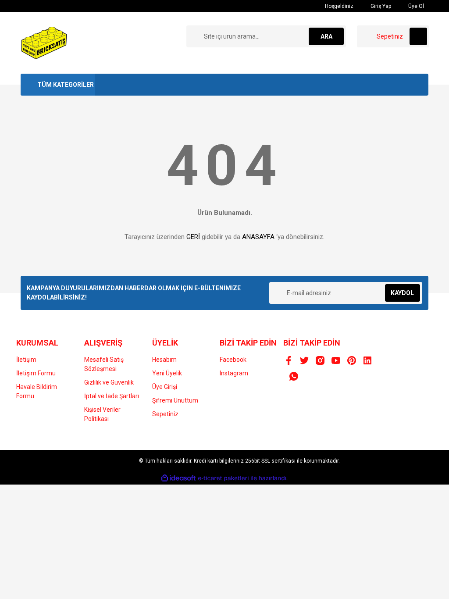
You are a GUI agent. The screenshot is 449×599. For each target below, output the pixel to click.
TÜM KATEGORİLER (65, 84)
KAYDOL (402, 292)
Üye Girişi (164, 386)
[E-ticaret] (223, 478)
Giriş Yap (380, 6)
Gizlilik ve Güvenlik (109, 382)
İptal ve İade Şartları (111, 395)
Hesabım (164, 359)
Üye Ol (415, 6)
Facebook (233, 359)
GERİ (193, 237)
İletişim (26, 359)
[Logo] (44, 42)
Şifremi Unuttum (175, 400)
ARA (326, 36)
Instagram (234, 373)
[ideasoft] (178, 478)
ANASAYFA (258, 237)
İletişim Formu (36, 373)
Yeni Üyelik (167, 373)
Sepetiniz (165, 413)
